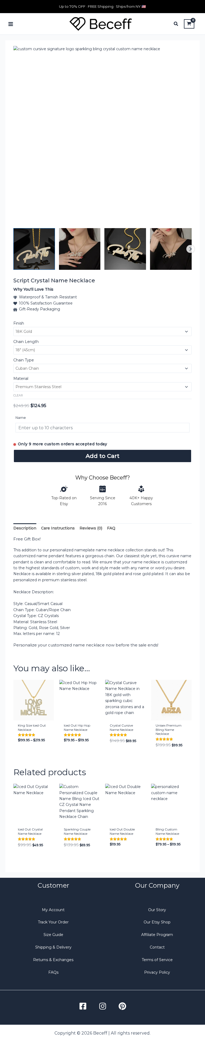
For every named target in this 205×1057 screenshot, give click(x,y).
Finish (18, 323)
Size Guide (53, 934)
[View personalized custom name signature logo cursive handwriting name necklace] (80, 249)
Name (20, 418)
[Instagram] (103, 1006)
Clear (18, 395)
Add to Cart (102, 456)
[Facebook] (83, 1006)
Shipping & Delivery (53, 947)
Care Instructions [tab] (58, 528)
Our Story (157, 909)
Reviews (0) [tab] (91, 528)
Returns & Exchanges (53, 959)
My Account (53, 909)
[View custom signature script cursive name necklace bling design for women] (171, 249)
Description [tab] (24, 528)
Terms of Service (157, 959)
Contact (157, 947)
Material (20, 378)
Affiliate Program (157, 934)
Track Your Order (53, 922)
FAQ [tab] (111, 528)
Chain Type (23, 360)
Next (190, 249)
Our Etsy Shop (157, 922)
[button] (176, 25)
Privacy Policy (157, 972)
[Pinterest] (122, 1006)
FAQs (53, 972)
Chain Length (26, 341)
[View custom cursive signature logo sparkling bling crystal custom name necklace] (34, 249)
